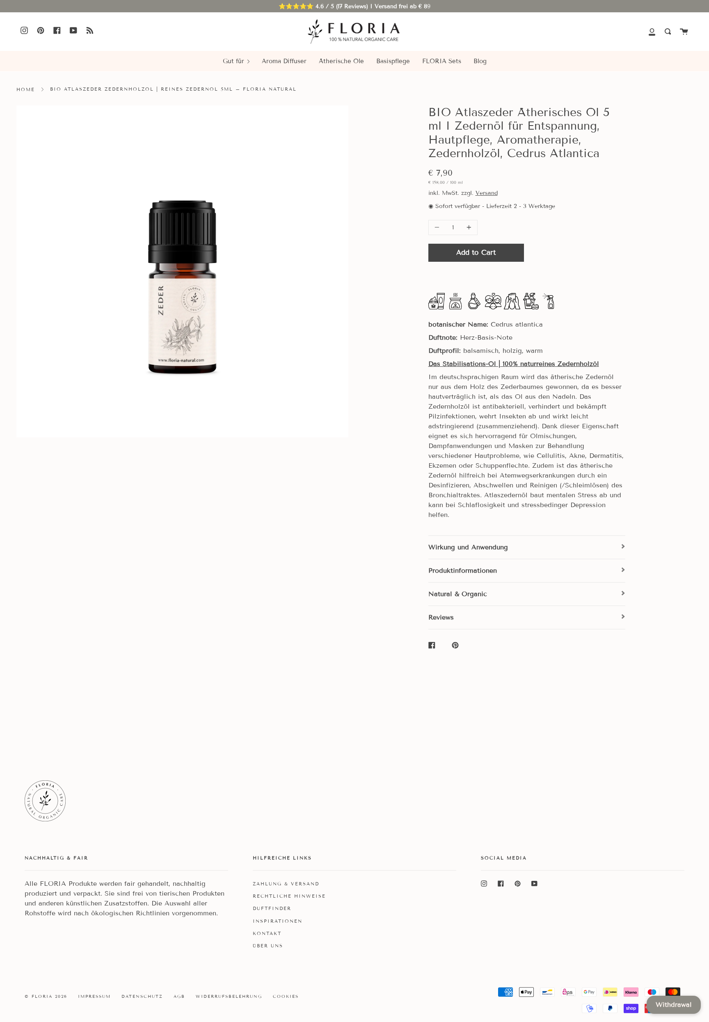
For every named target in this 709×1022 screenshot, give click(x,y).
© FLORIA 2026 (46, 996)
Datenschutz (142, 996)
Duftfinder (272, 908)
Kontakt (267, 933)
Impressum (94, 996)
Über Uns (268, 946)
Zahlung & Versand (286, 884)
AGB (179, 996)
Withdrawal (674, 1004)
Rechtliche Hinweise (289, 896)
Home (25, 89)
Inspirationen (277, 921)
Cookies (286, 996)
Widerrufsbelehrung (229, 996)
